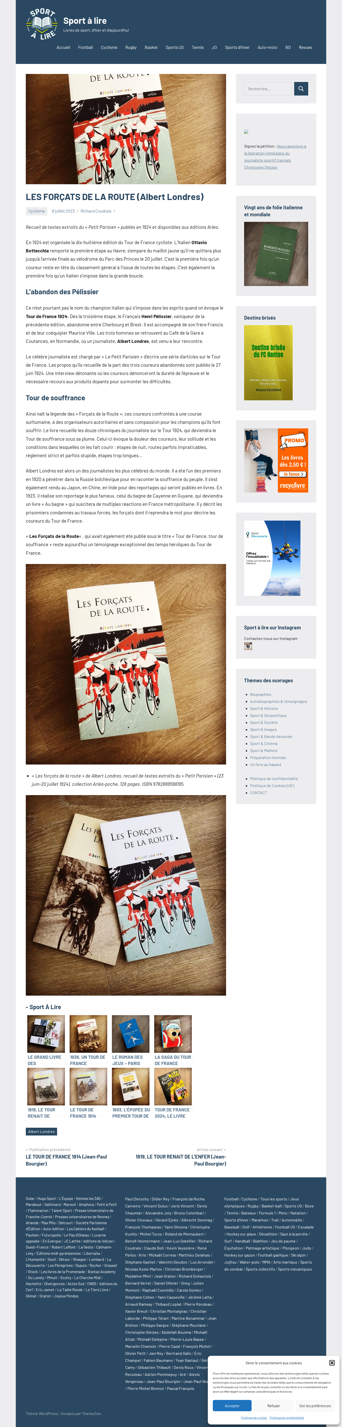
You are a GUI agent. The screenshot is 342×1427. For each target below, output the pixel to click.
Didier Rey (160, 1198)
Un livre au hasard (265, 764)
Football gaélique (273, 1255)
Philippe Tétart (156, 1318)
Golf (246, 1226)
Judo (306, 1248)
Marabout (34, 1204)
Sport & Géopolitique (268, 715)
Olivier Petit (135, 1353)
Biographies (260, 694)
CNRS (91, 1283)
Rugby (131, 47)
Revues (305, 47)
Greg (185, 1283)
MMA (266, 1262)
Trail (275, 1219)
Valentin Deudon (172, 1262)
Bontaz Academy (102, 1271)
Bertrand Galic (178, 1353)
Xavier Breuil (136, 1311)
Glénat (31, 1296)
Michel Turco (151, 1233)
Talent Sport (61, 1210)
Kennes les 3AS (88, 1198)
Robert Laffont (64, 1247)
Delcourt (66, 1222)
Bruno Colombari (189, 1212)
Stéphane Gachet (140, 1262)
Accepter (232, 1405)
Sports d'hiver (236, 1219)
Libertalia (92, 1253)
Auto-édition (53, 1228)
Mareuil (70, 1204)
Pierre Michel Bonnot (145, 1388)
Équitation (233, 1248)
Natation (298, 1212)
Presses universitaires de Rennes (82, 1216)
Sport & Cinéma (263, 743)
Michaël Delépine (152, 1339)
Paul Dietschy (137, 1198)
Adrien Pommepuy (161, 1374)
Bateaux (248, 1212)
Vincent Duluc (155, 1205)
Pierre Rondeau (198, 1304)
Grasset (110, 1265)
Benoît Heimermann (142, 1241)
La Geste (86, 1247)
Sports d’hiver (237, 47)
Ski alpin (298, 1255)
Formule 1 (267, 1212)
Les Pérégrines (60, 1265)
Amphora (86, 1204)
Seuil (52, 1259)
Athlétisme (262, 1226)
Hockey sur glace (241, 1233)
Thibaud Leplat (168, 1304)
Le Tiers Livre (97, 1289)
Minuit (52, 1277)
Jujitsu (230, 1262)
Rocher (95, 1265)
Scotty (65, 1277)
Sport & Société (264, 722)
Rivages (79, 1259)
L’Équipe (66, 1198)
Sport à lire (85, 20)
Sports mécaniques (295, 1269)
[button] (331, 1362)
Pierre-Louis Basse (187, 1339)
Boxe (309, 1205)
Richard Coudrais (96, 210)
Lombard (96, 1259)
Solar (30, 1198)
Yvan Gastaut (187, 1360)
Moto (283, 1212)
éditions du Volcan (98, 1241)
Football (85, 47)
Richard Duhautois (195, 1276)
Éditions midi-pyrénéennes (59, 1253)
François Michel (196, 1346)
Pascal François (180, 1388)
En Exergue (52, 1241)
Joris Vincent (182, 1205)
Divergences (54, 1283)
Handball (242, 1241)
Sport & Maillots (264, 750)
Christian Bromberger (184, 1269)
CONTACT (258, 792)
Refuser (273, 1405)
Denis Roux (184, 1367)
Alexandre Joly (158, 1212)
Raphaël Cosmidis (158, 1290)
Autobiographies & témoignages (278, 701)
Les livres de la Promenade (63, 1271)
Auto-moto (267, 47)
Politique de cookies (254, 1417)
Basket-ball (272, 1205)
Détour (64, 1259)
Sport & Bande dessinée (271, 736)
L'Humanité (35, 1259)
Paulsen (32, 1235)
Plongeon (290, 1248)
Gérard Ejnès (166, 1219)
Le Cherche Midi (87, 1277)
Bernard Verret (138, 1283)
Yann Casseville (171, 1297)
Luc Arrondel (201, 1262)
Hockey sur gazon (239, 1255)
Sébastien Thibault (154, 1367)
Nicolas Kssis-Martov (143, 1269)
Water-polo (249, 1262)
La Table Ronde (70, 1289)
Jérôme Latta (200, 1297)
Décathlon (268, 1233)
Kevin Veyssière (181, 1248)
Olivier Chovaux (138, 1219)
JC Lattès (72, 1241)
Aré (183, 1374)
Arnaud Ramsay (138, 1304)
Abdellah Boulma (176, 1332)
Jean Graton (165, 1276)
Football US (285, 1226)
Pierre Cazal (169, 1346)
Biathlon (260, 1241)
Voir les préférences (315, 1405)
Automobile (292, 1219)
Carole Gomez (189, 1290)
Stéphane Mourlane (189, 1325)
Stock (33, 1271)
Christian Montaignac (169, 1311)
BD (288, 47)
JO (214, 47)
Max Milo (49, 1222)
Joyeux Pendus (66, 1296)
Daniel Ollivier (166, 1283)
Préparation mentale (268, 757)
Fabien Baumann (158, 1360)
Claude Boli (154, 1248)
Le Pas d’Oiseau (76, 1235)
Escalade (306, 1226)
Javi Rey (156, 1353)
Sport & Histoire (264, 708)
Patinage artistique (262, 1248)
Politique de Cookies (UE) (272, 785)
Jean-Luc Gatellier (179, 1241)
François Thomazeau (143, 1226)
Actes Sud (76, 1283)
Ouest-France (37, 1247)
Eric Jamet (45, 1289)
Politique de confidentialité (287, 1417)
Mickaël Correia (162, 1255)
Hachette (33, 1283)
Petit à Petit (107, 1204)
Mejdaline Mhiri (138, 1276)
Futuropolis (51, 1235)
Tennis (198, 47)
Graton (45, 1296)
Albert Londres (41, 1131)
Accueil (63, 47)
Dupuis (81, 1265)
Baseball (231, 1226)
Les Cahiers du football (85, 1228)
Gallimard (53, 1204)
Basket (151, 47)
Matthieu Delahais (194, 1255)
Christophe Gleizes (141, 1332)
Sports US (175, 47)
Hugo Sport (47, 1198)
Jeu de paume (283, 1241)
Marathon (260, 1219)
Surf (228, 1241)
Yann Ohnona (175, 1226)
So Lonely (36, 1277)
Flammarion (38, 1210)
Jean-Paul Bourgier (163, 1381)
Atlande (32, 1222)
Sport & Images (263, 729)
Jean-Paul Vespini (199, 1381)
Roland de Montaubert (184, 1233)
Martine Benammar (188, 1318)
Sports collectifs (260, 1269)
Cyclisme (109, 47)
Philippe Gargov (155, 1325)
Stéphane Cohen (139, 1297)
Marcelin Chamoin (140, 1346)
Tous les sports (273, 1198)
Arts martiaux (285, 1262)
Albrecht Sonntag (196, 1219)
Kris (142, 1255)
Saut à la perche (294, 1233)
